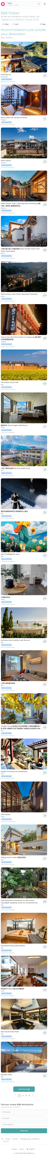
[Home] (2, 1139)
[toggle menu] (45, 4)
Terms (21, 1149)
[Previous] (4, 57)
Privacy (14, 1149)
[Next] (44, 57)
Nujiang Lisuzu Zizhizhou (12, 19)
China (35, 19)
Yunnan (28, 19)
